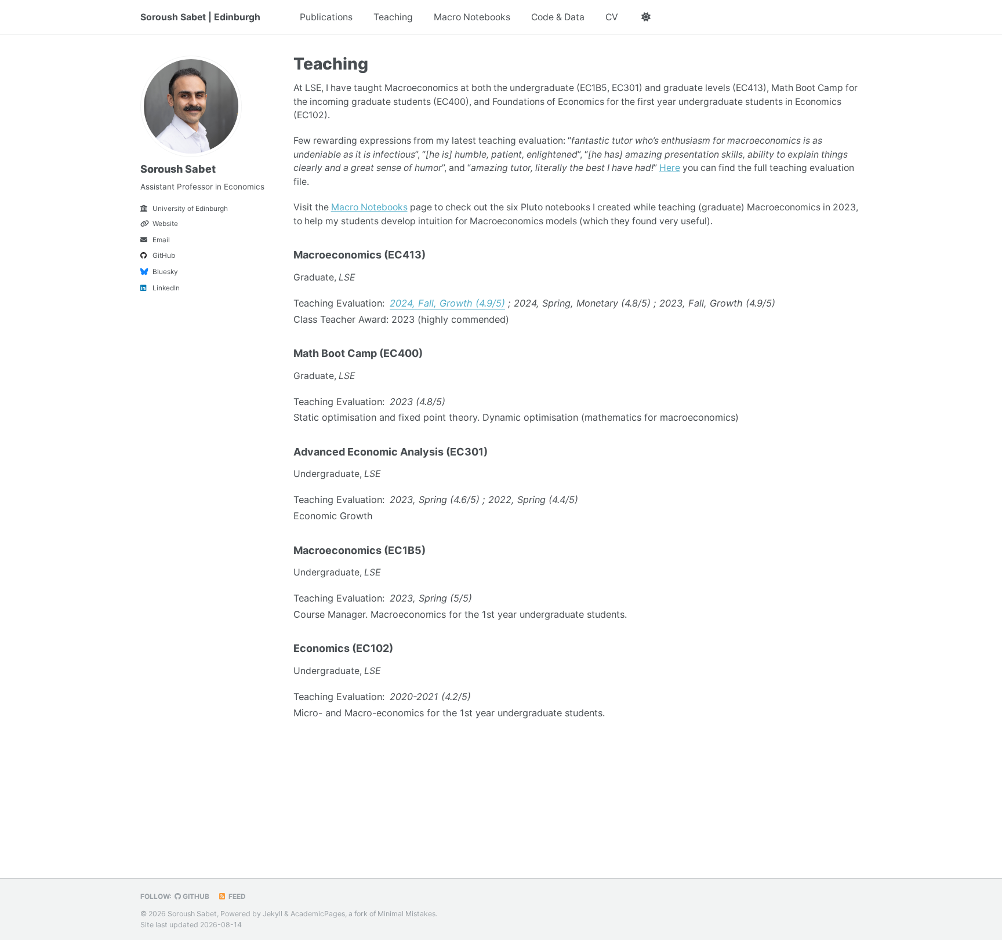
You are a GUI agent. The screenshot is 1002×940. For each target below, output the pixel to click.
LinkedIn (166, 288)
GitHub (164, 256)
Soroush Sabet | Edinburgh (200, 17)
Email (161, 240)
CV (611, 17)
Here (669, 167)
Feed (236, 896)
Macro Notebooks (472, 17)
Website (165, 224)
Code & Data (557, 17)
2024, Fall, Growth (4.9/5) (447, 303)
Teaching (393, 17)
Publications (326, 17)
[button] (646, 17)
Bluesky (165, 272)
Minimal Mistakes (406, 913)
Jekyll (272, 913)
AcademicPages (318, 913)
